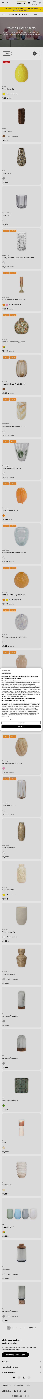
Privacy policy (6, 670)
